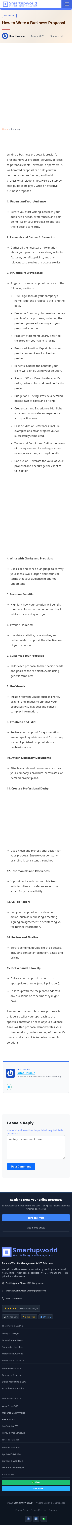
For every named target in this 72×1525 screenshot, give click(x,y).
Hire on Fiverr (36, 1217)
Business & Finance (11, 1368)
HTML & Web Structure (13, 1432)
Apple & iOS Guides (11, 1454)
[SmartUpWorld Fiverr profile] (44, 1519)
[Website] (9, 1087)
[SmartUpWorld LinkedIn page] (36, 1519)
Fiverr (38, 1482)
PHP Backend (8, 1419)
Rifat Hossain (17, 36)
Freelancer (37, 1488)
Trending (9, 15)
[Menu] (66, 4)
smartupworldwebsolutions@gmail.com (26, 1290)
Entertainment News (12, 1340)
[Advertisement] (36, 82)
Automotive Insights (12, 1346)
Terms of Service (38, 1510)
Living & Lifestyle (10, 1333)
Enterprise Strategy (11, 1374)
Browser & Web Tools (12, 1460)
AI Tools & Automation (13, 1388)
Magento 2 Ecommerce (13, 1412)
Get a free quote (36, 1227)
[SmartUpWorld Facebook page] (28, 1519)
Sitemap (53, 1510)
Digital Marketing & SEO (14, 1381)
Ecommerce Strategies (13, 1467)
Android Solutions (11, 1447)
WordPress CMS (10, 1406)
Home (5, 129)
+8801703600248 (14, 1298)
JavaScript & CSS (10, 1426)
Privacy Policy (21, 1510)
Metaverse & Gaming (12, 1353)
